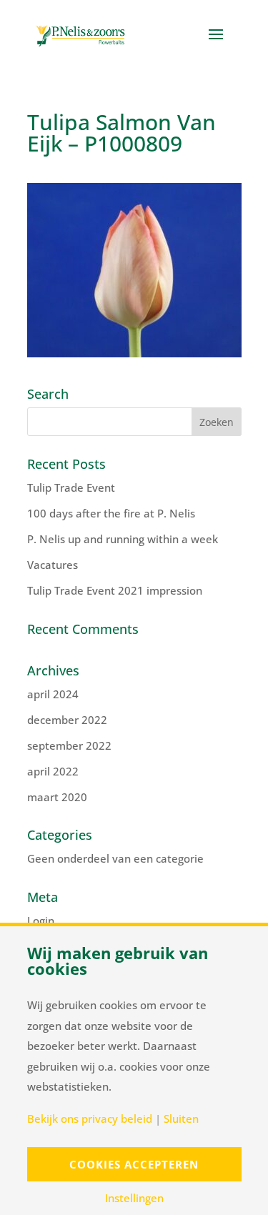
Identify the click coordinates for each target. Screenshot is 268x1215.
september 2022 (69, 745)
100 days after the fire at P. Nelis (111, 513)
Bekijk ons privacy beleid (89, 1119)
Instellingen (134, 1198)
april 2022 (53, 771)
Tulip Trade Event (71, 487)
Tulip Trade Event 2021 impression (114, 590)
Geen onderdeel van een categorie (115, 858)
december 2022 (67, 720)
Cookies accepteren (134, 1164)
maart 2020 (57, 797)
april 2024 (53, 694)
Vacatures (52, 564)
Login (40, 920)
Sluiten (181, 1119)
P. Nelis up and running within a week (122, 539)
